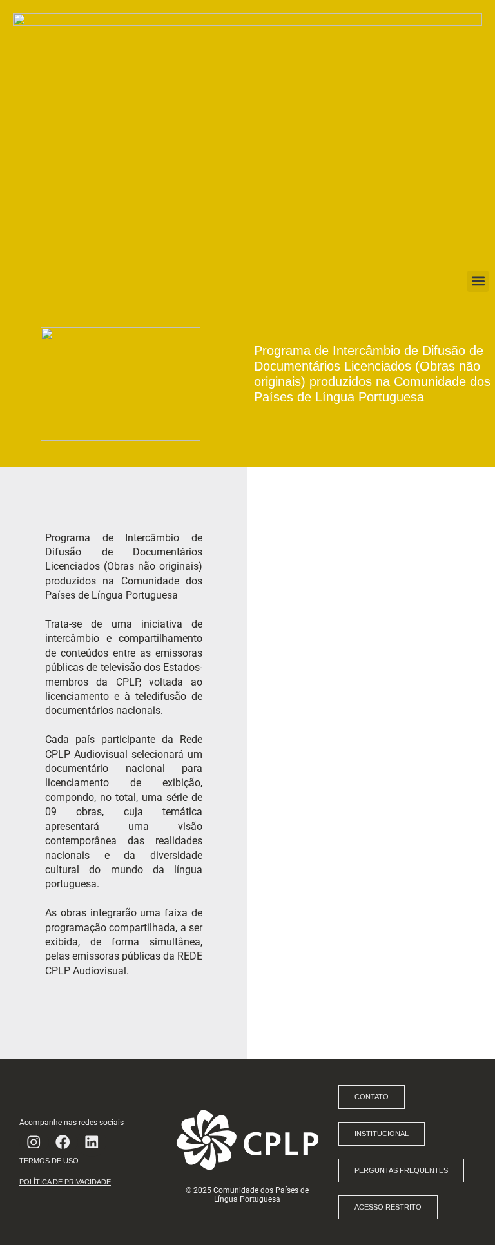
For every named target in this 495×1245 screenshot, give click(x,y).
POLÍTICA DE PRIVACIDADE (65, 1182)
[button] (478, 281)
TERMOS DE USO (49, 1160)
